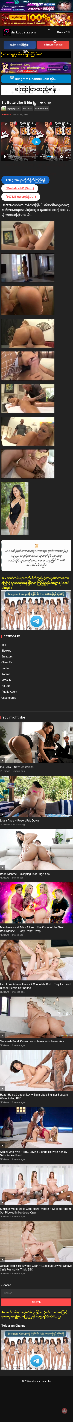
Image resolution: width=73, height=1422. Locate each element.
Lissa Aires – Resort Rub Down (19, 820)
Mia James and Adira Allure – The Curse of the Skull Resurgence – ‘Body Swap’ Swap (32, 929)
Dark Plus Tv (13, 109)
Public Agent (9, 691)
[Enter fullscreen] (68, 156)
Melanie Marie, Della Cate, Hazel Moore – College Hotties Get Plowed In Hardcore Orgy (36, 1210)
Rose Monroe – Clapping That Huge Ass (25, 874)
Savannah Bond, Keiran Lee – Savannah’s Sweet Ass (32, 1041)
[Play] (5, 156)
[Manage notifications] (64, 1411)
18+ (3, 644)
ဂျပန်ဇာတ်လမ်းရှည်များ (19, 45)
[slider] (23, 156)
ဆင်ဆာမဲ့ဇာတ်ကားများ (53, 45)
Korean (5, 674)
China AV (6, 662)
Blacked (6, 650)
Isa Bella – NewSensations (17, 767)
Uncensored (41, 108)
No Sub (5, 686)
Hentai (5, 668)
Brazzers (27, 108)
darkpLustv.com (23, 32)
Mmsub (6, 680)
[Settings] (61, 156)
